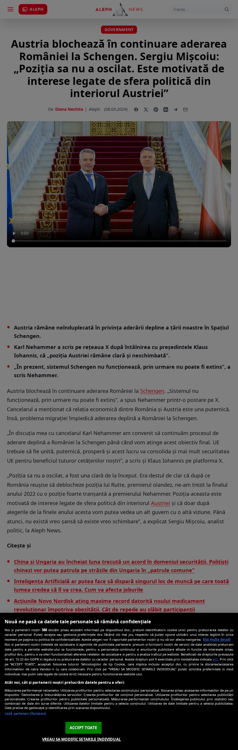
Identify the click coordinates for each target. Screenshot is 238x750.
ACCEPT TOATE (83, 727)
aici (215, 659)
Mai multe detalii (216, 639)
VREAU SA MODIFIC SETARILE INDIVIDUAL (81, 739)
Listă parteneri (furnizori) (25, 713)
